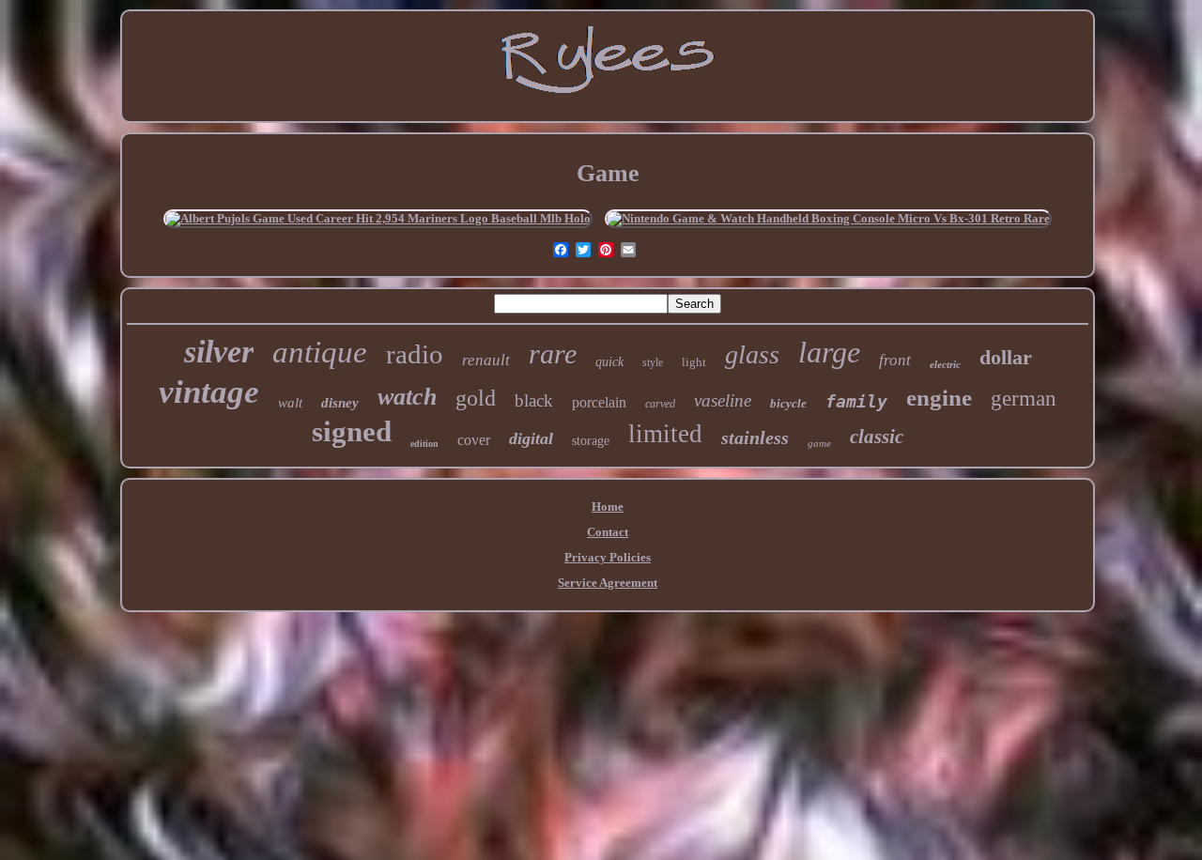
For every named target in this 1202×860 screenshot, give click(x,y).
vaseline (722, 400)
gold (475, 398)
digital (531, 438)
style (652, 362)
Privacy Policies (607, 557)
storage (590, 441)
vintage (209, 392)
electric (945, 364)
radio (414, 354)
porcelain (599, 402)
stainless (755, 437)
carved (660, 403)
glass (752, 354)
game (819, 443)
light (694, 362)
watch (407, 396)
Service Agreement (607, 583)
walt (290, 402)
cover (473, 440)
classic (876, 436)
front (895, 360)
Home (608, 506)
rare (553, 353)
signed (352, 431)
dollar (1005, 357)
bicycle (788, 403)
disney (340, 402)
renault (486, 360)
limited (665, 434)
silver (219, 351)
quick (609, 362)
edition (424, 443)
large (829, 352)
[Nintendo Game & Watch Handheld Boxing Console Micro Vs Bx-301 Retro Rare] (828, 218)
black (534, 400)
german (1023, 398)
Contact (607, 532)
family (856, 401)
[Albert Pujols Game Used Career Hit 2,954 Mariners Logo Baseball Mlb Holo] (378, 218)
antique (319, 352)
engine (939, 397)
